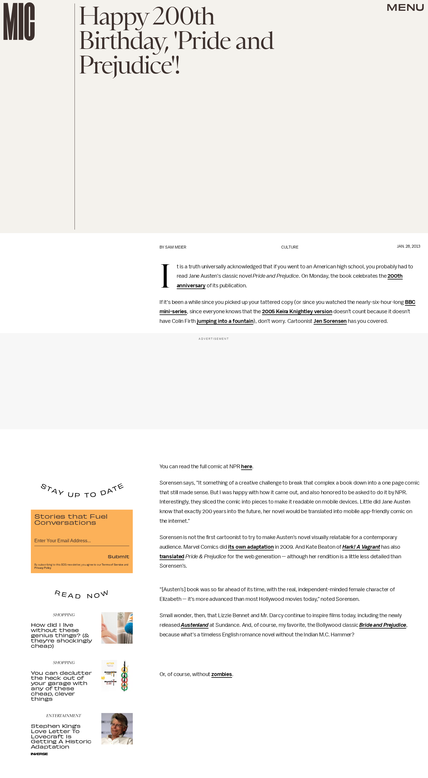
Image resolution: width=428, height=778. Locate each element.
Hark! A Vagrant (361, 547)
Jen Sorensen (330, 321)
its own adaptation (251, 547)
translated (172, 556)
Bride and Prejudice (382, 625)
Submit (118, 556)
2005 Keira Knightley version (297, 311)
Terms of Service (112, 564)
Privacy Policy (42, 567)
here (246, 466)
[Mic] (19, 21)
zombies (221, 674)
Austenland (194, 625)
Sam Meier (175, 247)
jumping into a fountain (225, 321)
